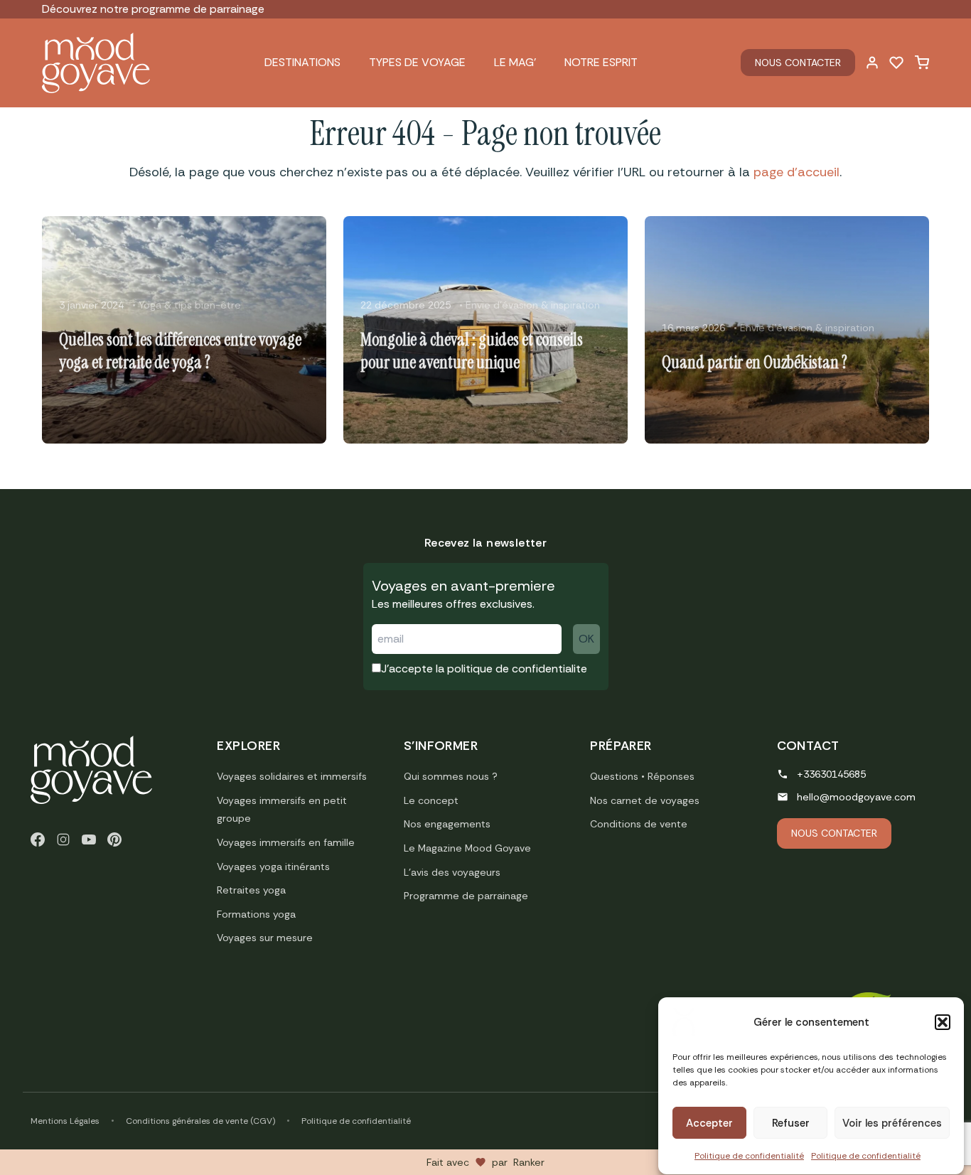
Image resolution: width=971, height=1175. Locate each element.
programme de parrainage (198, 8)
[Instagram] (63, 839)
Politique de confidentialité (749, 1155)
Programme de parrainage (466, 895)
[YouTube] (89, 839)
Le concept (431, 800)
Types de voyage (417, 62)
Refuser (791, 1123)
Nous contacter (798, 62)
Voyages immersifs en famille (286, 842)
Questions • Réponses (642, 776)
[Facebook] (38, 839)
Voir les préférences (892, 1123)
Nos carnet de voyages (644, 800)
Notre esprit (601, 62)
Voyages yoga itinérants (273, 866)
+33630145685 (831, 774)
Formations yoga (256, 914)
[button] (942, 1022)
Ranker (528, 1162)
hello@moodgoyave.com (856, 796)
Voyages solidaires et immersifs (292, 776)
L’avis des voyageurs (452, 872)
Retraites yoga (251, 890)
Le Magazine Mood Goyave (467, 848)
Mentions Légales (65, 1121)
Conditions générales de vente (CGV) (200, 1121)
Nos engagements (447, 823)
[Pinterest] (114, 839)
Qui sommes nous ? (451, 776)
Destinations (302, 62)
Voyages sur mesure (265, 937)
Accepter (709, 1123)
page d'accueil (796, 172)
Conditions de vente (638, 823)
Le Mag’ (515, 62)
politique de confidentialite (517, 668)
